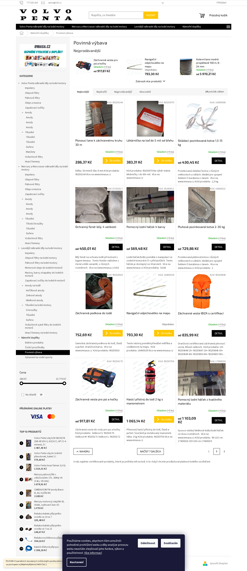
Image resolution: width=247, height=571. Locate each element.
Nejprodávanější (123, 92)
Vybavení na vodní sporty (38, 357)
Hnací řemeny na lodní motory (41, 333)
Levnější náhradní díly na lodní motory (41, 248)
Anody (28, 112)
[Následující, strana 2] (216, 451)
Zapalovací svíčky (34, 108)
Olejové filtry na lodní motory (41, 258)
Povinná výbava (33, 352)
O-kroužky (31, 310)
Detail (219, 160)
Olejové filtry (32, 93)
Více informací (93, 553)
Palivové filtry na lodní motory (41, 263)
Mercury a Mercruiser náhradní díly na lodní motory (44, 168)
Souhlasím (171, 543)
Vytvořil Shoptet (219, 563)
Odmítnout (148, 543)
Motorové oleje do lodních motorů (43, 268)
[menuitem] (42, 27)
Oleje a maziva (33, 103)
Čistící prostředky (35, 347)
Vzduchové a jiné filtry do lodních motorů (43, 326)
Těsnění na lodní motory (38, 305)
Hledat (150, 15)
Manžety (30, 152)
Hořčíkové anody (35, 290)
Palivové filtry (32, 98)
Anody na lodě (33, 285)
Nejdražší (102, 92)
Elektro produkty (34, 343)
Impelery (30, 88)
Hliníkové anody (34, 300)
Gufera (29, 147)
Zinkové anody (34, 295)
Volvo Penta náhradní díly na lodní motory (43, 83)
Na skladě (34, 395)
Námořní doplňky (30, 338)
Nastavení (76, 562)
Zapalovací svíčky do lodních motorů (45, 280)
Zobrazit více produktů (149, 81)
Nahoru (85, 451)
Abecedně (145, 92)
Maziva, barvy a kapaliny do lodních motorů (44, 274)
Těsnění (29, 132)
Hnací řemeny (32, 161)
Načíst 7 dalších (150, 451)
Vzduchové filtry (34, 157)
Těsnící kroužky (34, 224)
